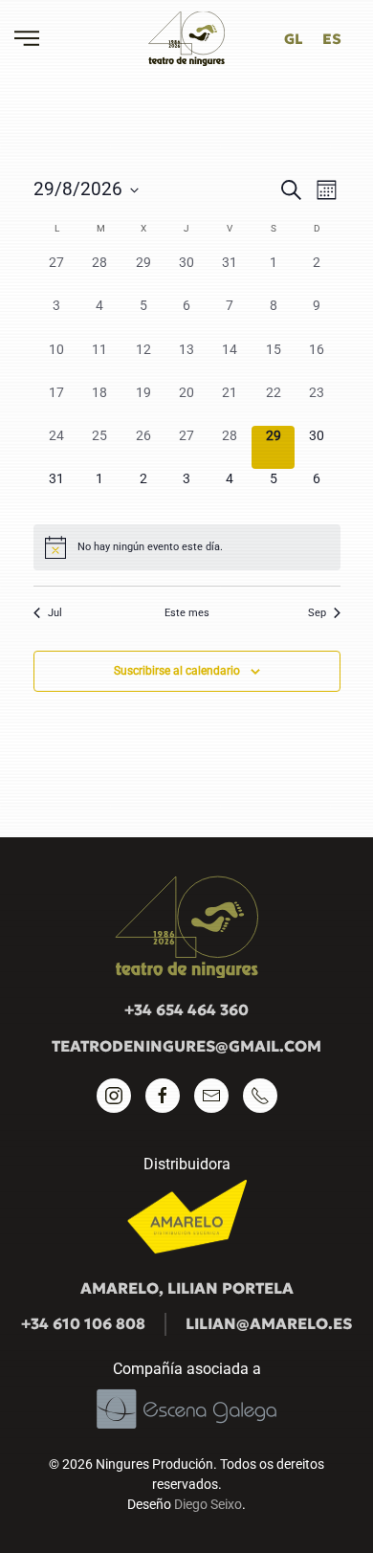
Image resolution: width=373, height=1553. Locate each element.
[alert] (186, 547)
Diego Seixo (208, 1504)
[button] (26, 38)
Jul (55, 613)
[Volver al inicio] (186, 38)
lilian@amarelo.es (269, 1323)
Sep (317, 613)
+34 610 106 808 (83, 1323)
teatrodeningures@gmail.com (186, 1045)
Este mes (187, 613)
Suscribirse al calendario (177, 670)
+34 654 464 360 (186, 1009)
